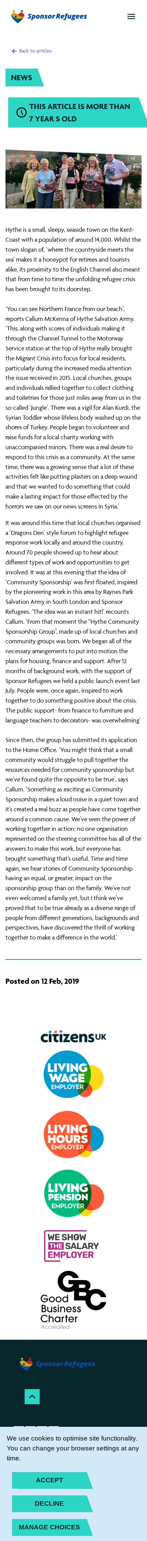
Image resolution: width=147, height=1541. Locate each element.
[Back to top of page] (32, 1396)
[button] (131, 16)
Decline (49, 1503)
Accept (49, 1480)
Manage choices (49, 1527)
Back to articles (35, 50)
